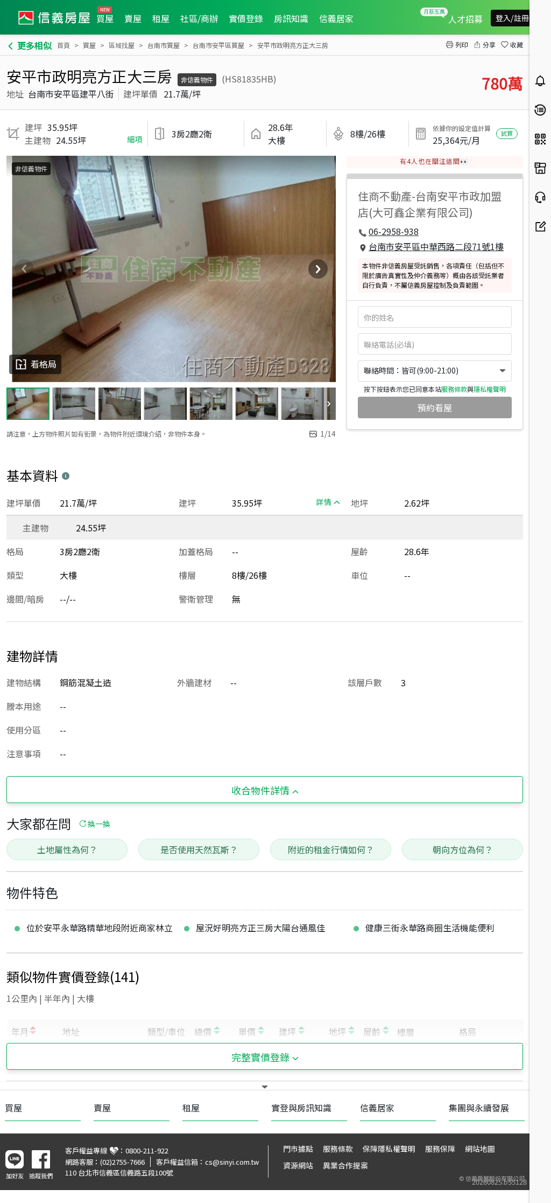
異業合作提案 (345, 1165)
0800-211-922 (146, 1150)
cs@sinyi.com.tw (232, 1162)
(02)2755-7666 (122, 1162)
